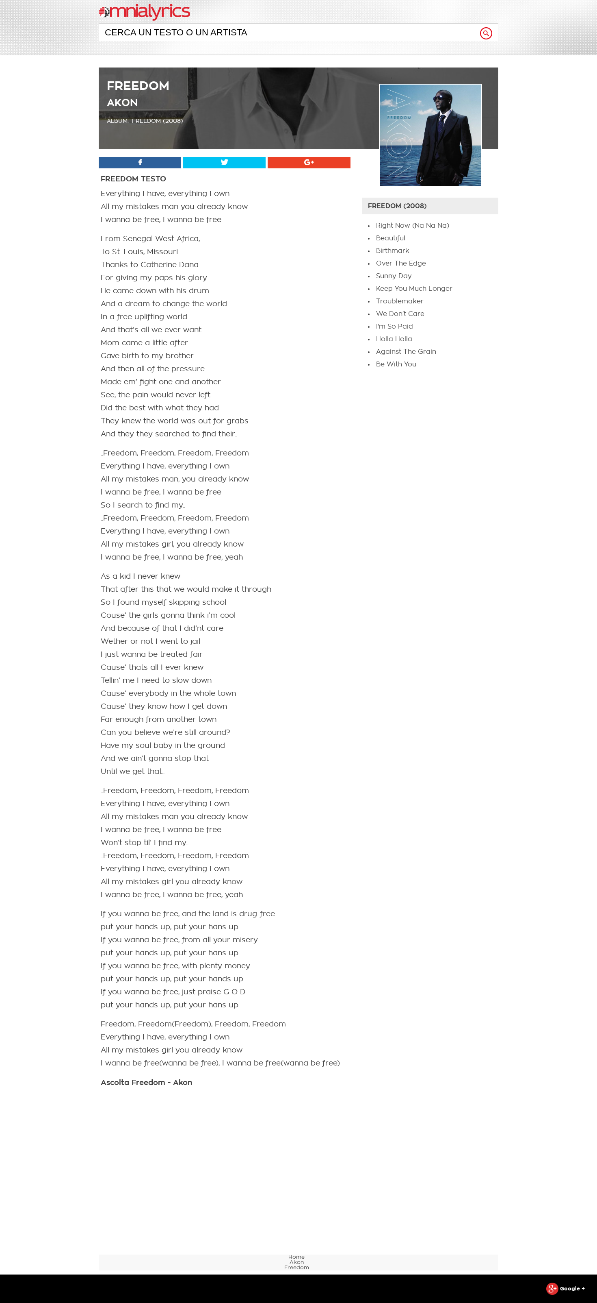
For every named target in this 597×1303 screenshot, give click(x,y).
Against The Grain (406, 352)
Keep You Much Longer (414, 288)
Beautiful (390, 238)
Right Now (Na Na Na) (412, 225)
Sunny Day (394, 276)
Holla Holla (394, 339)
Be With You (396, 364)
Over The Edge (401, 263)
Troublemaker (400, 301)
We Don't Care (400, 314)
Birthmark (392, 251)
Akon (122, 102)
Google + (571, 1288)
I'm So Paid (394, 326)
